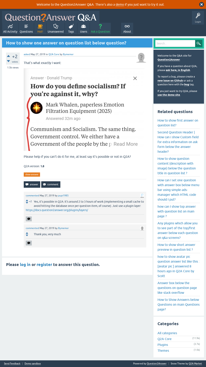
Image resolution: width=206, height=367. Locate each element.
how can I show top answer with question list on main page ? (177, 211)
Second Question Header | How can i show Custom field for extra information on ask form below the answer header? (178, 141)
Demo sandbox (33, 363)
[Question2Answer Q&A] (50, 17)
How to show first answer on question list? (178, 123)
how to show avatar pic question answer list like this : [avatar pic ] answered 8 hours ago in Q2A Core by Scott (179, 266)
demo (120, 4)
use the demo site (169, 94)
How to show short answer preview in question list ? (176, 247)
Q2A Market (195, 363)
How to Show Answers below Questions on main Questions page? (179, 304)
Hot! (40, 31)
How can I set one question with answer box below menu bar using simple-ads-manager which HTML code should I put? (178, 189)
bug (186, 84)
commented (32, 195)
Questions (26, 31)
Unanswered (56, 31)
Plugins (163, 344)
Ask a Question (100, 31)
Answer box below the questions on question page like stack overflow (177, 287)
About (127, 31)
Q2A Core (53, 54)
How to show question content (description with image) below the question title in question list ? (177, 166)
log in (25, 264)
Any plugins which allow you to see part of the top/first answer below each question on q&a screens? (178, 230)
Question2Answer (169, 59)
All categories (167, 333)
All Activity (10, 31)
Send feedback (12, 363)
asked (27, 54)
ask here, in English (178, 70)
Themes (163, 350)
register (44, 264)
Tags (71, 31)
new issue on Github (170, 80)
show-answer (31, 174)
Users (83, 31)
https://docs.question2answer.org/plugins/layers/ (57, 210)
